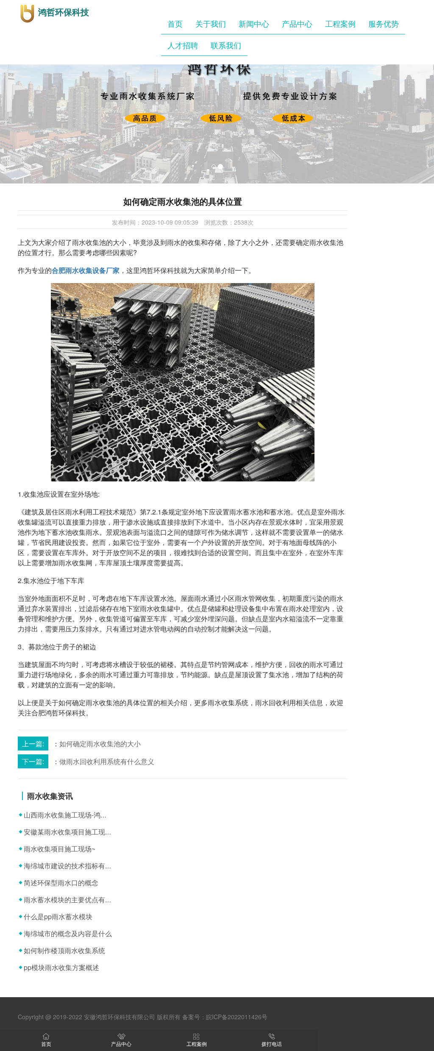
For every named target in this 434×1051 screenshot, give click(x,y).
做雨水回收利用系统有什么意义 (106, 761)
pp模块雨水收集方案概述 (61, 967)
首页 (175, 23)
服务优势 (383, 23)
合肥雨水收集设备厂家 (86, 270)
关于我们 (210, 23)
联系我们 (226, 44)
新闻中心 (254, 23)
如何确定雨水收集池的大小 (100, 743)
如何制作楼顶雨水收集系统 (64, 950)
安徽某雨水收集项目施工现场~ (70, 832)
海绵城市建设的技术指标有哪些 (71, 865)
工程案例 (340, 23)
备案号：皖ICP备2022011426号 (224, 1016)
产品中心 (297, 23)
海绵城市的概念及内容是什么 (68, 933)
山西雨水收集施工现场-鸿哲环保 (72, 815)
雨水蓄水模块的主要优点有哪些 (71, 899)
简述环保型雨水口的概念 (61, 882)
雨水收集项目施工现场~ (59, 849)
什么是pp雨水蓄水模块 (58, 916)
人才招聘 (182, 44)
